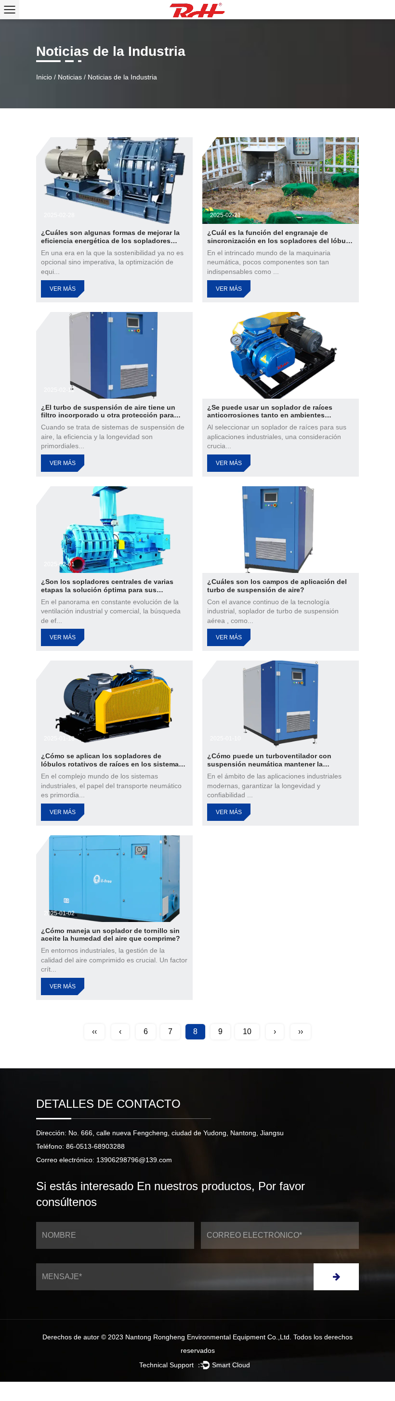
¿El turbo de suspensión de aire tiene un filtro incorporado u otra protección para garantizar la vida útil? (108, 415)
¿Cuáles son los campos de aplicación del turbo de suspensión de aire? (277, 586)
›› (300, 1031)
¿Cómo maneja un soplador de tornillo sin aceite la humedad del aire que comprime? (110, 935)
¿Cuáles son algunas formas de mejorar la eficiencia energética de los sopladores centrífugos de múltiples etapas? (110, 241)
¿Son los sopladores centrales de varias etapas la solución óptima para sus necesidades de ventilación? (107, 590)
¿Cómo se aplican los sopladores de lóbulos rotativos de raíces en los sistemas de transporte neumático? (112, 764)
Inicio (44, 77)
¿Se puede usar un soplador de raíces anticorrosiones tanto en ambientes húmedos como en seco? (269, 415)
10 (247, 1031)
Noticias (70, 77)
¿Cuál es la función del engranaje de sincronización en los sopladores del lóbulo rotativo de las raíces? (279, 241)
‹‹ (94, 1031)
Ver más (63, 288)
